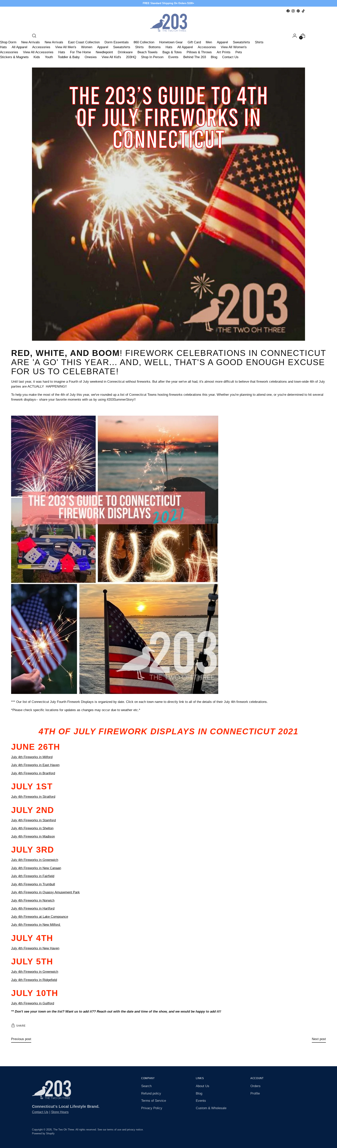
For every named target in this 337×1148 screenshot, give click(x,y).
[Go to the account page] (295, 36)
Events (173, 57)
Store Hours (60, 1112)
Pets (238, 52)
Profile (255, 1093)
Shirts (259, 42)
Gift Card (194, 42)
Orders (255, 1086)
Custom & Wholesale (211, 1108)
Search (146, 1086)
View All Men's (65, 47)
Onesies (91, 57)
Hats (3, 47)
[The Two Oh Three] (168, 23)
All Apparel (19, 47)
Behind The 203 (194, 57)
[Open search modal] (34, 36)
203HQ (131, 57)
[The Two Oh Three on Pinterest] (298, 11)
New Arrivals (30, 42)
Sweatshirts (241, 42)
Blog (214, 57)
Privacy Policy (151, 1108)
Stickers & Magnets (14, 57)
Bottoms (155, 47)
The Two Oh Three (63, 1129)
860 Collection (144, 42)
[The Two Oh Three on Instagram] (293, 11)
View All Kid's (111, 57)
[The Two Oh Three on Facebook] (288, 11)
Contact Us (230, 57)
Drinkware (125, 52)
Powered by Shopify (43, 1133)
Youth (49, 57)
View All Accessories (38, 52)
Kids (37, 57)
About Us (202, 1086)
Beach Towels (147, 52)
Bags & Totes (172, 52)
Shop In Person (152, 57)
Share (21, 1025)
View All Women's (234, 47)
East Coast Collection (84, 42)
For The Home (80, 52)
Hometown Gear (171, 42)
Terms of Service (153, 1101)
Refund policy (151, 1093)
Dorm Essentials (117, 42)
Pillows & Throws (199, 52)
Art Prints (224, 52)
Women (86, 47)
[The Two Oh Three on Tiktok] (303, 11)
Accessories (41, 47)
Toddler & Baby (69, 57)
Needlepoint (104, 52)
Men (209, 42)
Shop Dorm (8, 42)
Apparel (222, 42)
